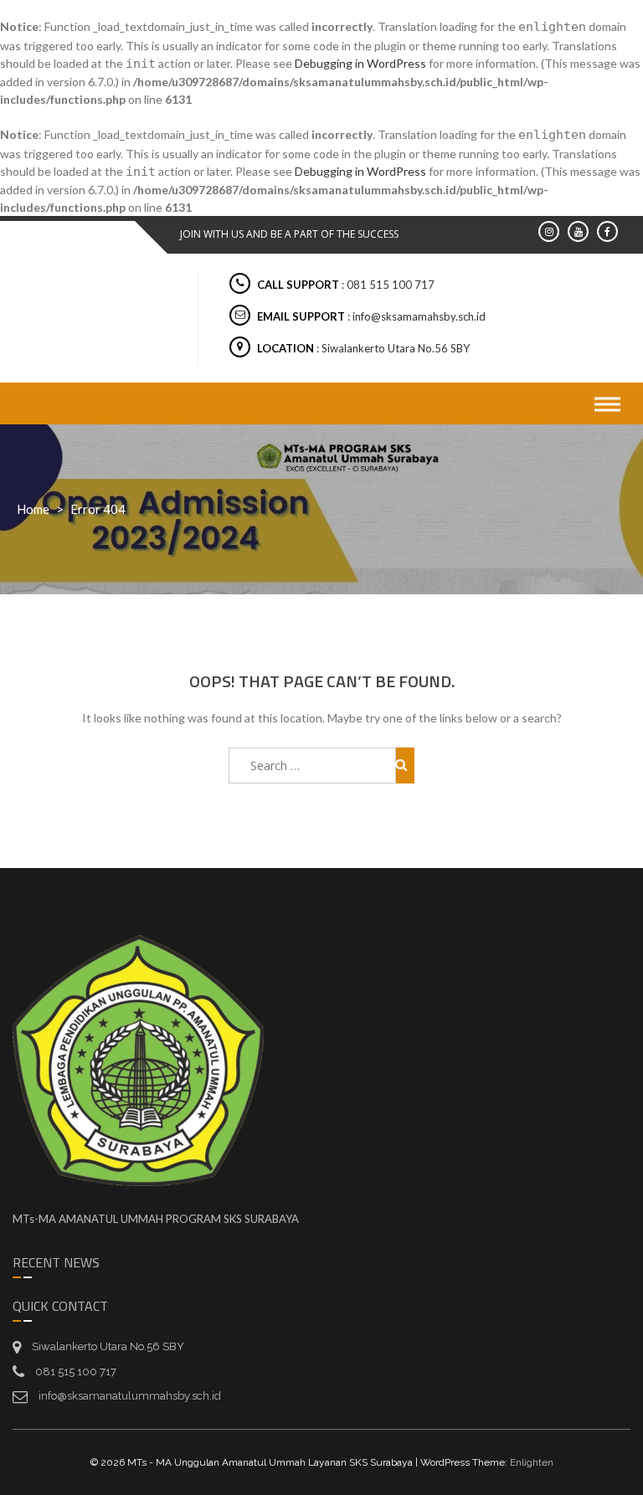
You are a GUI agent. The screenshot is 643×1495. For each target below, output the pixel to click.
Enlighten (531, 1462)
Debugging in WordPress (360, 63)
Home (33, 508)
